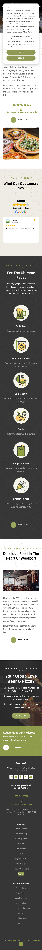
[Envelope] (31, 777)
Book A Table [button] (23, 119)
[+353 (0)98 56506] (21, 101)
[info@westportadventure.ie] (21, 109)
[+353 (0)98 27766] (21, 793)
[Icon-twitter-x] (21, 777)
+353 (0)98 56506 (21, 105)
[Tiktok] (26, 777)
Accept (21, 52)
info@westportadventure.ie (21, 112)
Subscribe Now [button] (16, 747)
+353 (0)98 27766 (21, 796)
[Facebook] (16, 777)
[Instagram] (11, 777)
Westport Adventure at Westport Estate (24, 940)
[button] (5, 580)
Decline (21, 58)
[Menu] (39, 5)
